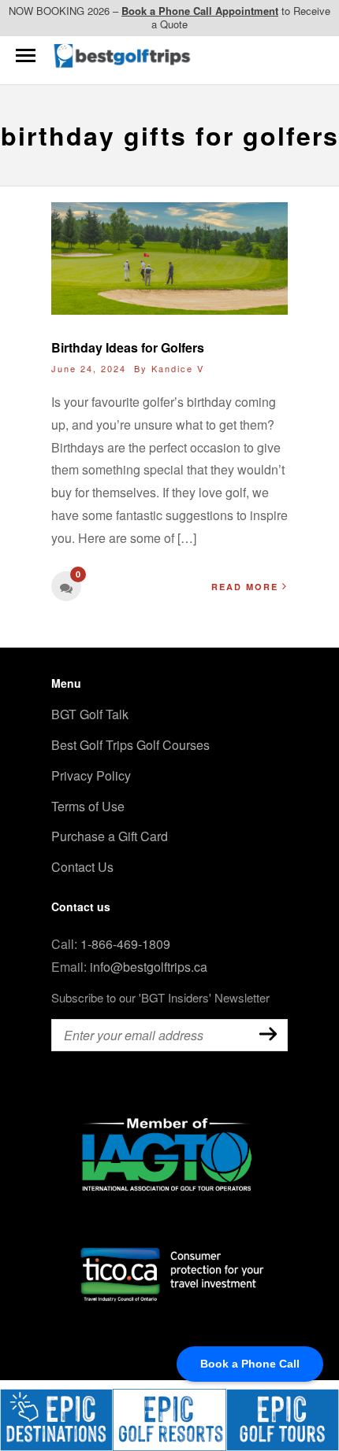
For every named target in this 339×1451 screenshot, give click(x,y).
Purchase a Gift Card (109, 836)
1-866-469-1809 (125, 944)
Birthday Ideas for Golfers (127, 347)
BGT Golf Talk (90, 714)
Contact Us (82, 867)
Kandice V (177, 368)
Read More (244, 587)
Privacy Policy (91, 775)
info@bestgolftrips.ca (148, 967)
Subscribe (268, 1034)
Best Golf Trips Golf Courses (130, 745)
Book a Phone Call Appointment (199, 10)
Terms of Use (88, 806)
